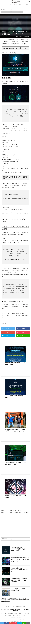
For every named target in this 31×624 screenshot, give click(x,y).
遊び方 (24, 313)
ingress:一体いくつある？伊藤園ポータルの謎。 (17, 512)
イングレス (6, 313)
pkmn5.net (13, 617)
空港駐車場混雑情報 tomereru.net (16, 599)
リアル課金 (12, 313)
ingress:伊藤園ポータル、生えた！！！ (15, 510)
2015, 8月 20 (21, 259)
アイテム (5, 315)
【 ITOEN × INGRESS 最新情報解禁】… (12, 301)
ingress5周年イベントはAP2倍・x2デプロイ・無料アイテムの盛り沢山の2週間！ (20, 580)
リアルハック (16, 315)
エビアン (10, 315)
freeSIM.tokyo (18, 617)
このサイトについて (9, 606)
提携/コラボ (19, 313)
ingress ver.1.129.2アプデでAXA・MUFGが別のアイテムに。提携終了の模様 (20, 549)
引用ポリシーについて (21, 606)
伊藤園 (22, 315)
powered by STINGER (17, 621)
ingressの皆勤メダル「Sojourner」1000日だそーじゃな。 (19, 569)
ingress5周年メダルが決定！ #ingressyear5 (18, 589)
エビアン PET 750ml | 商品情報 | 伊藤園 (12, 209)
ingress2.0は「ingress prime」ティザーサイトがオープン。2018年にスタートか (20, 559)
